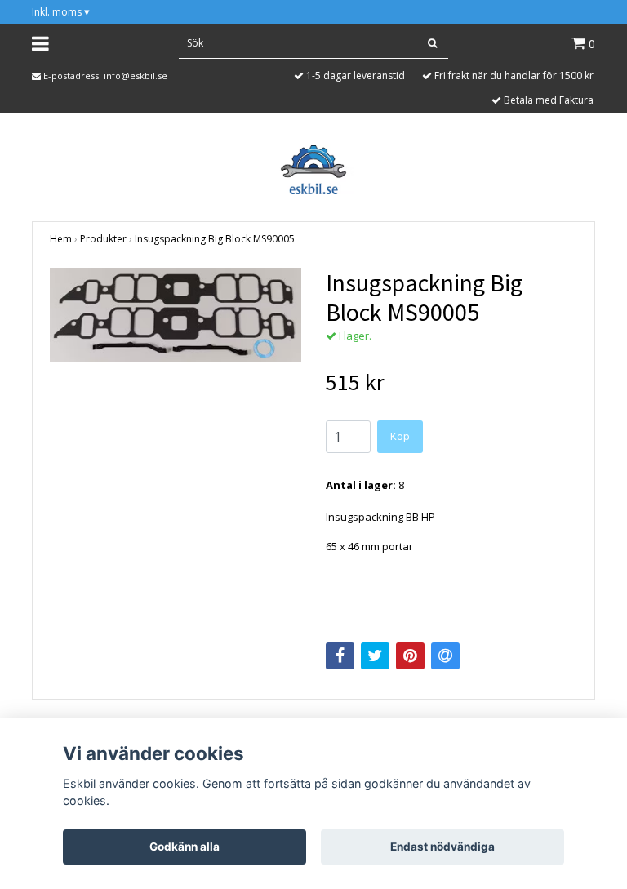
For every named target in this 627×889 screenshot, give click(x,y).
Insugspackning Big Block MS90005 (215, 239)
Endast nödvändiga (442, 846)
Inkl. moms (61, 12)
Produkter (103, 239)
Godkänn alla (184, 846)
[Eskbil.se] (313, 168)
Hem (61, 239)
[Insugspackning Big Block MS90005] (175, 315)
